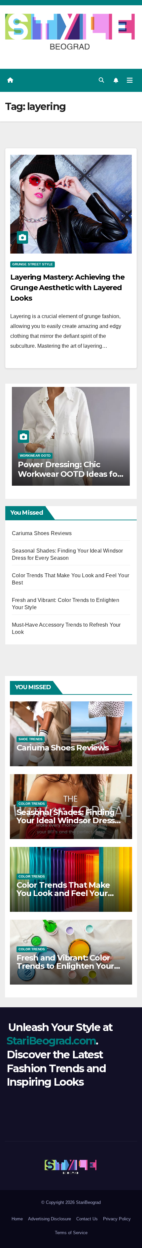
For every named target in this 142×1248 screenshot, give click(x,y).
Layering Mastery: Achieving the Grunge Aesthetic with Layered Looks (67, 288)
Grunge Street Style (32, 264)
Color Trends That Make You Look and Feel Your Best (63, 893)
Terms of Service (71, 1232)
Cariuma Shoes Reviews (42, 533)
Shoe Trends (30, 739)
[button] (101, 80)
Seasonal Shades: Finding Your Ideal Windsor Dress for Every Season (66, 820)
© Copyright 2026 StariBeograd (71, 1202)
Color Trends (31, 803)
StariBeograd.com (51, 1040)
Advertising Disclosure (49, 1218)
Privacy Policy (117, 1218)
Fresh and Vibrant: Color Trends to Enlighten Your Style (65, 966)
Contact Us (87, 1218)
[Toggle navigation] (130, 80)
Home (17, 1218)
